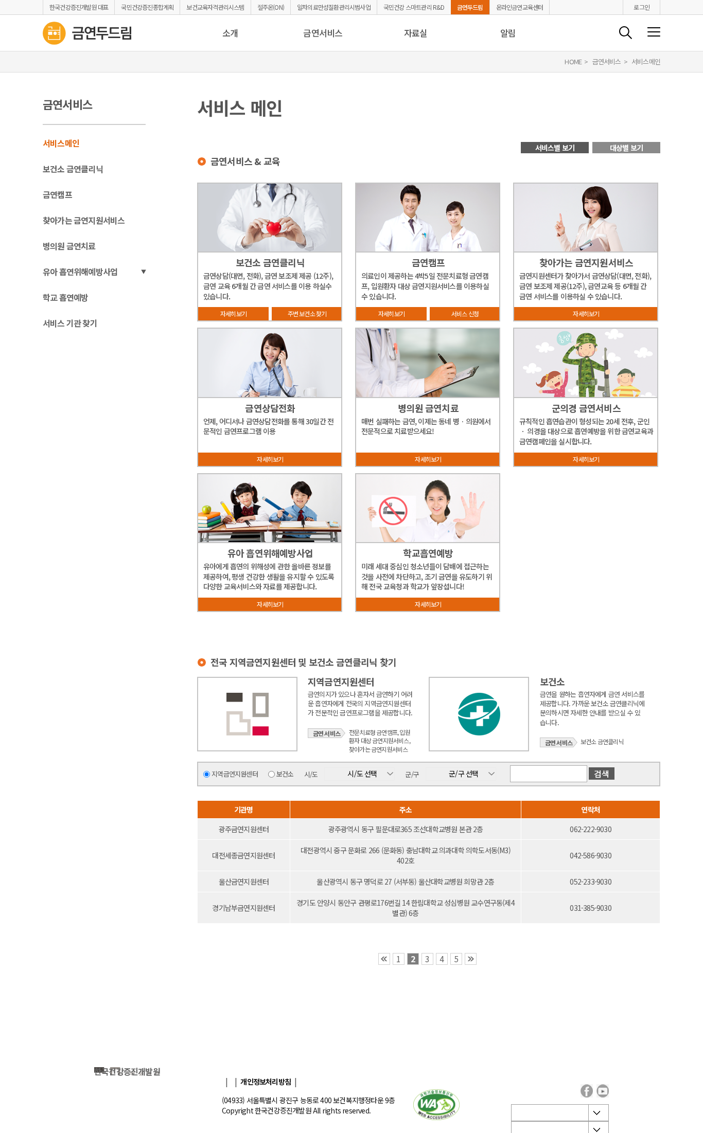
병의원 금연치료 (69, 246)
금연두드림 (470, 7)
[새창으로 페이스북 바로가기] (587, 1091)
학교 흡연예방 (65, 297)
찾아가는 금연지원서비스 (84, 220)
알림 (508, 32)
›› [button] (471, 959)
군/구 (412, 774)
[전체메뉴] (653, 32)
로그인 (641, 7)
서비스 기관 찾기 (70, 323)
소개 (230, 32)
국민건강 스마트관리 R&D (414, 7)
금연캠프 (57, 194)
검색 (625, 32)
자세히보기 (233, 313)
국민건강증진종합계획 (147, 7)
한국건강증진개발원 (127, 1071)
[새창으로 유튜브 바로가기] (602, 1091)
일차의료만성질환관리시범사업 (334, 7)
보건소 (285, 774)
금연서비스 (322, 32)
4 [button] (442, 959)
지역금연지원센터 (235, 774)
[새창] (436, 1105)
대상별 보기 (626, 147)
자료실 (416, 32)
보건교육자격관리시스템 (215, 7)
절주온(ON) (270, 7)
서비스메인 (61, 143)
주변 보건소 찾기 (307, 313)
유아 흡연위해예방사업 (80, 271)
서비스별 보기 (554, 147)
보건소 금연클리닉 (73, 169)
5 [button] (456, 959)
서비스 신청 (465, 313)
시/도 (311, 774)
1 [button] (398, 959)
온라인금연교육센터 (519, 7)
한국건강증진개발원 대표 (78, 7)
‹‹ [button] (384, 959)
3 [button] (427, 959)
